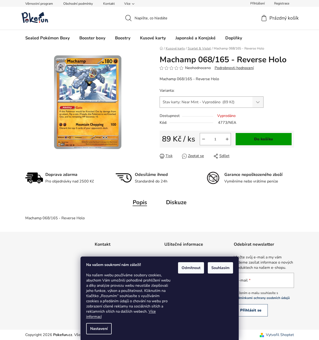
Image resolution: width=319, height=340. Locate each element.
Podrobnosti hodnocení (234, 67)
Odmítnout (191, 267)
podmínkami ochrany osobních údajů (262, 298)
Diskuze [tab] (176, 202)
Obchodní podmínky (78, 3)
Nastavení (99, 328)
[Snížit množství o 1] (203, 139)
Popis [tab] (140, 202)
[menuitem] (47, 38)
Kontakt (109, 3)
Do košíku (263, 139)
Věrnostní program (39, 3)
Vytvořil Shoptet (280, 334)
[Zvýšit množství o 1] (227, 139)
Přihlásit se (250, 310)
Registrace (281, 3)
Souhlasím (220, 267)
